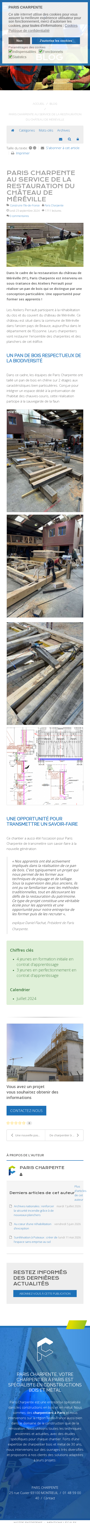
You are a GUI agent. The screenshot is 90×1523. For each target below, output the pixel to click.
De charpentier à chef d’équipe (66, 1135)
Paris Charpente (54, 205)
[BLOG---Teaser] (45, 245)
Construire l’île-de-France (25, 205)
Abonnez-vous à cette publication (45, 1294)
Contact (49, 1498)
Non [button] (19, 40)
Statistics (19, 57)
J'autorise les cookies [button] (56, 40)
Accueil (38, 103)
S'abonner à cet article (63, 148)
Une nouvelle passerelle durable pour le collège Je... (30, 1135)
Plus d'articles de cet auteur (80, 1193)
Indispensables (24, 52)
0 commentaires (19, 216)
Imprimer (23, 153)
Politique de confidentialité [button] (29, 30)
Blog (53, 103)
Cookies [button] (71, 25)
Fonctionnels (53, 52)
